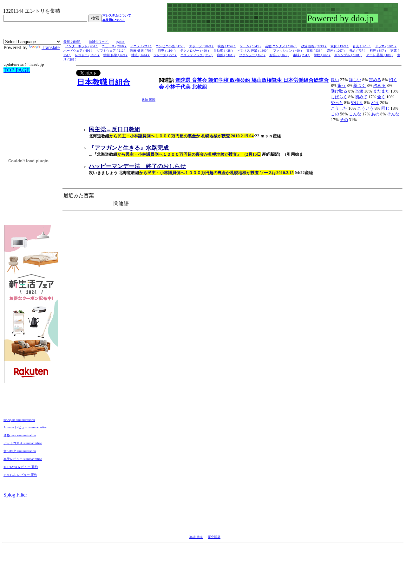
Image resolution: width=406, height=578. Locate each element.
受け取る (339, 91)
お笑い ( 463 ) (279, 55)
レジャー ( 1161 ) (87, 55)
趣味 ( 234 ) (301, 55)
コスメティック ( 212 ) (196, 55)
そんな (393, 114)
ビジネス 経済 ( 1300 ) (253, 50)
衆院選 (183, 80)
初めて (361, 96)
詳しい (355, 79)
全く (381, 96)
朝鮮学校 (219, 80)
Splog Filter (15, 494)
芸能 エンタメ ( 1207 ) (281, 46)
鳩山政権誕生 (267, 80)
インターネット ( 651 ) (81, 46)
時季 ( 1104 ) (167, 50)
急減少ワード (99, 41)
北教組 (199, 86)
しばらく (339, 96)
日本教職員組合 (103, 82)
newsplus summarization (19, 420)
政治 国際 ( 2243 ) (314, 46)
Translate (51, 47)
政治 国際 (148, 99)
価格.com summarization (19, 435)
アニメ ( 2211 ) (141, 46)
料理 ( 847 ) (378, 50)
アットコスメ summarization (22, 443)
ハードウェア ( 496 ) (78, 50)
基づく (359, 85)
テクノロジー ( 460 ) (195, 50)
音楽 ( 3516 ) (362, 46)
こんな (355, 114)
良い (335, 79)
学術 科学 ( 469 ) (115, 55)
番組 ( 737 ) (357, 50)
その (344, 119)
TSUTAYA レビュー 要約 (20, 467)
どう (375, 102)
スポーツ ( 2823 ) (201, 46)
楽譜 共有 (196, 537)
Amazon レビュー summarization (25, 427)
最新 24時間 (72, 41)
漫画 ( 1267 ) (336, 50)
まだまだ (381, 91)
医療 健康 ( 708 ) (142, 50)
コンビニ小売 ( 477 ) (170, 46)
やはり (357, 102)
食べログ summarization (19, 451)
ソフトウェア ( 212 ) (111, 50)
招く (393, 79)
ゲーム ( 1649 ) (250, 46)
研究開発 (214, 537)
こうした (339, 108)
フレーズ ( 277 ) (165, 55)
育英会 (200, 80)
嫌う (341, 85)
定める (375, 79)
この (335, 114)
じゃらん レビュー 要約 (20, 475)
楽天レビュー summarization (22, 459)
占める (379, 85)
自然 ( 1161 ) (226, 55)
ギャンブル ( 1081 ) (348, 55)
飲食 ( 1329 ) (340, 46)
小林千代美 (178, 86)
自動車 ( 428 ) (223, 50)
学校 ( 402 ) (322, 55)
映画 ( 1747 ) (227, 46)
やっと (337, 102)
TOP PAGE (16, 70)
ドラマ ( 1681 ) (385, 46)
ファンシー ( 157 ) (252, 55)
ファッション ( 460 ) (288, 50)
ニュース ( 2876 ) (114, 46)
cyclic (120, 41)
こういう (365, 108)
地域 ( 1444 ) (140, 55)
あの (375, 114)
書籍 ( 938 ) (314, 50)
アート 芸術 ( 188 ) (379, 55)
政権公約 (241, 80)
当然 (359, 91)
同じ (385, 108)
